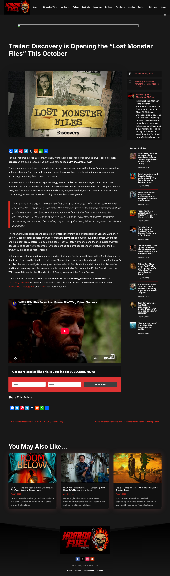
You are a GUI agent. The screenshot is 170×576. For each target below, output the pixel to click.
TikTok (43, 286)
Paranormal (140, 84)
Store (163, 7)
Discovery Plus (141, 81)
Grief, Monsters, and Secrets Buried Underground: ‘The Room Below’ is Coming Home (148, 178)
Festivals (86, 7)
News (35, 7)
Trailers (76, 7)
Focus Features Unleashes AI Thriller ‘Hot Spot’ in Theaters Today (147, 214)
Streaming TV (49, 7)
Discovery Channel (18, 282)
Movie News (89, 571)
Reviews (108, 7)
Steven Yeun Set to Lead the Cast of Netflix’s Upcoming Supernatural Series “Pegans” (147, 288)
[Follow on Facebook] (78, 559)
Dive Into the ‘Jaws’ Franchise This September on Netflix (147, 326)
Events (100, 571)
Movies (64, 7)
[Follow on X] (83, 559)
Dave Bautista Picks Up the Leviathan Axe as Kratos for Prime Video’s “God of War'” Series (147, 249)
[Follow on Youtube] (92, 559)
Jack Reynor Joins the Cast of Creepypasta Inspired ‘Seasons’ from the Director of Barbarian (147, 308)
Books (140, 7)
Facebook (13, 286)
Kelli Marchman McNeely (146, 95)
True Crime (120, 7)
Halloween (153, 7)
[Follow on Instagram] (87, 559)
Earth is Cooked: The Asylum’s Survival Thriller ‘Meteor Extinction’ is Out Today (147, 231)
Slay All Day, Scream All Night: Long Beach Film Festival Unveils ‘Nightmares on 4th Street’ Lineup (148, 158)
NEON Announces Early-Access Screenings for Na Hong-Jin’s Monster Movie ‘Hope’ (147, 196)
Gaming (131, 7)
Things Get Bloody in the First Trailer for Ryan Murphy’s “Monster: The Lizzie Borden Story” (147, 269)
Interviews (97, 7)
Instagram (28, 286)
